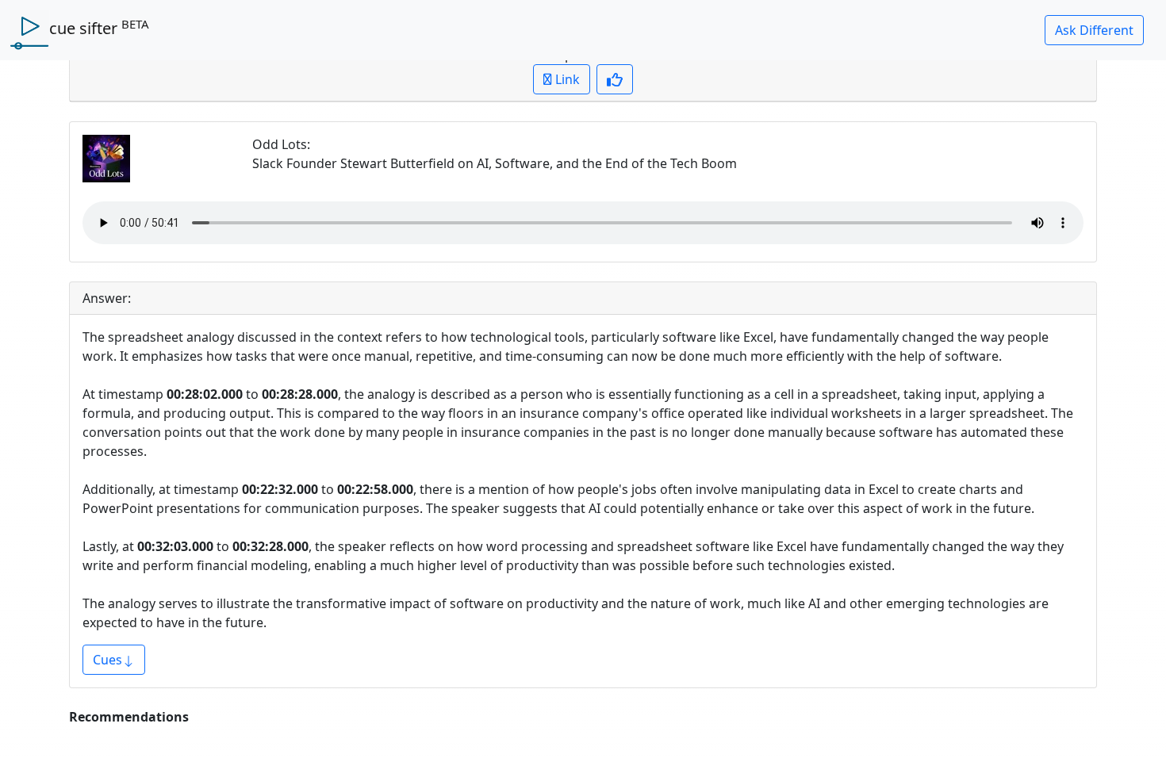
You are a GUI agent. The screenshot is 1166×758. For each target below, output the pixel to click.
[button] (1094, 30)
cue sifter (99, 28)
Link (566, 79)
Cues (107, 659)
